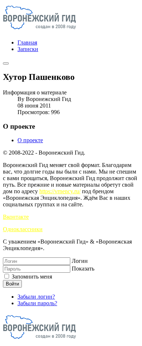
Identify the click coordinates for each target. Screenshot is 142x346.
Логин (80, 261)
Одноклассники (23, 229)
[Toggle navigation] (6, 63)
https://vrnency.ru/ (59, 191)
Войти (12, 284)
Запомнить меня (31, 276)
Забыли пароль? (37, 303)
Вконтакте (16, 217)
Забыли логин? (36, 296)
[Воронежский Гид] (39, 30)
